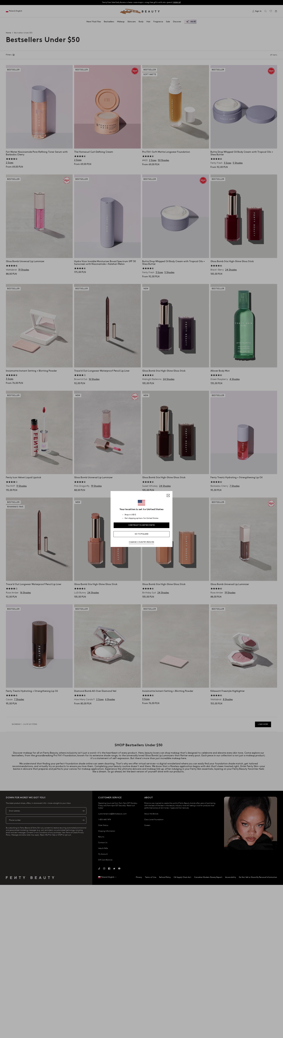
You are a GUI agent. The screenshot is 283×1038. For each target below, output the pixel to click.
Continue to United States (141, 525)
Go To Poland (141, 534)
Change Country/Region (141, 542)
